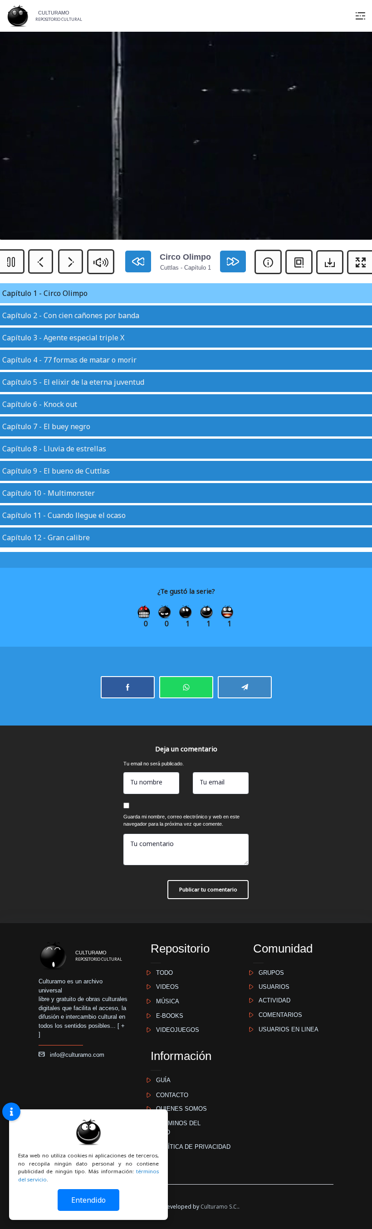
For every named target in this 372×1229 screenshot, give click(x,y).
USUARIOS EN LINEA (285, 1029)
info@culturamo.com (74, 1054)
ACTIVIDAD (271, 1000)
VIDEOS (165, 986)
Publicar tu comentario (208, 889)
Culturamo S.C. (219, 1206)
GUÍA (161, 1080)
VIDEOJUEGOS (175, 1029)
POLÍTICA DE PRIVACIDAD (190, 1146)
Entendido (88, 1200)
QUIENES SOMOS (179, 1108)
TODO (162, 972)
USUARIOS (271, 986)
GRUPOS (268, 972)
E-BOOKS (167, 1015)
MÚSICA (165, 1001)
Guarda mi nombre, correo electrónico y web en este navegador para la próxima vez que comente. (181, 820)
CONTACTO (169, 1095)
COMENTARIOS (277, 1014)
